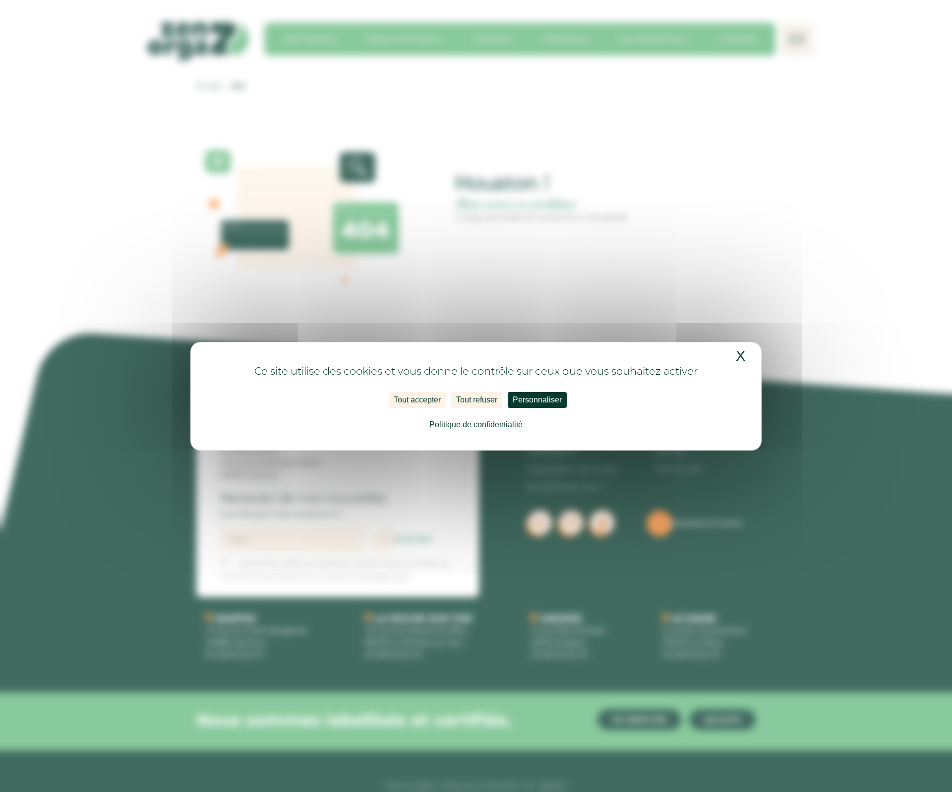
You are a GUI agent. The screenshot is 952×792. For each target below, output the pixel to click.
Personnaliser (537, 400)
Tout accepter (417, 400)
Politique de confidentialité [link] (476, 424)
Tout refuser (476, 400)
